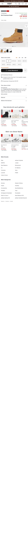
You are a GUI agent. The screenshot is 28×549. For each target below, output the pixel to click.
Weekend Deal (7, 1)
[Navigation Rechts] (26, 36)
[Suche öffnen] (15, 3)
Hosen (2, 185)
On (1, 167)
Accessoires (4, 188)
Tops (16, 190)
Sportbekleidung (19, 188)
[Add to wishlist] (26, 26)
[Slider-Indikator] (12, 46)
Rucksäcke (17, 193)
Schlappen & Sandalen (6, 193)
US (22, 57)
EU (16, 57)
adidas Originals (19, 160)
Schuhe (3, 183)
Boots (11, 201)
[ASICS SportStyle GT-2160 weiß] (16, 139)
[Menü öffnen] (2, 3)
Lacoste (3, 172)
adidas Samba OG (5, 198)
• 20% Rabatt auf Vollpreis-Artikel (17, 1)
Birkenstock (18, 165)
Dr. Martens (17, 167)
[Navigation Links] (1, 36)
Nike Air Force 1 (4, 195)
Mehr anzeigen (4, 94)
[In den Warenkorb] (9, 111)
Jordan (16, 163)
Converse (3, 170)
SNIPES (3, 163)
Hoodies (17, 185)
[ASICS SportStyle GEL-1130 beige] (16, 114)
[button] (14, 34)
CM (25, 57)
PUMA (16, 172)
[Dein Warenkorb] (26, 3)
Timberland (4, 13)
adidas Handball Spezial (21, 198)
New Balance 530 (19, 195)
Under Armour (4, 175)
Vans (16, 170)
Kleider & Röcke (19, 183)
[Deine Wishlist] (22, 3)
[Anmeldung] (19, 3)
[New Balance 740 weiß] (6, 139)
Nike (2, 160)
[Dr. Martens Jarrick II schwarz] (6, 114)
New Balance (4, 165)
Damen (2, 201)
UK (19, 57)
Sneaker (3, 190)
